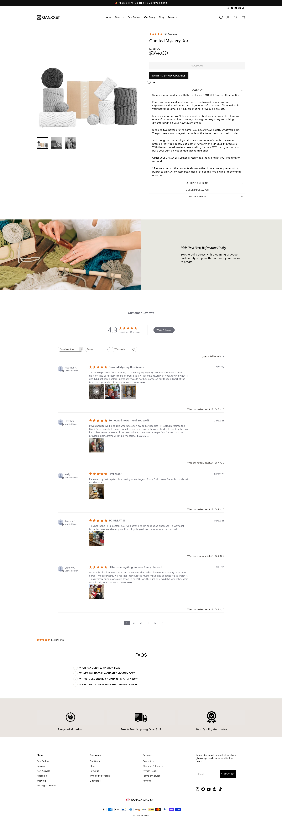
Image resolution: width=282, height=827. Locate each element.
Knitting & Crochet (46, 785)
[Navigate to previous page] (120, 623)
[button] (96, 391)
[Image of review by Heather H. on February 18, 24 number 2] (112, 391)
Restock (41, 766)
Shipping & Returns (153, 766)
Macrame (42, 776)
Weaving (41, 781)
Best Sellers (134, 17)
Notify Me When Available (168, 76)
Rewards (172, 17)
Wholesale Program (100, 776)
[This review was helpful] (216, 409)
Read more (139, 382)
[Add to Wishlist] (152, 81)
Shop (118, 17)
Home (108, 17)
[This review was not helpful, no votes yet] (221, 409)
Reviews (147, 781)
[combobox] (97, 349)
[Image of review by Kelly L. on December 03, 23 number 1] (96, 491)
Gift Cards (95, 781)
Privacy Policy (150, 771)
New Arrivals (43, 771)
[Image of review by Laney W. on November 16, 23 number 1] (96, 591)
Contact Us (148, 761)
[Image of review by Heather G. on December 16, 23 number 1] (96, 445)
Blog (161, 17)
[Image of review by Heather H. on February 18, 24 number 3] (128, 391)
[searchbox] (68, 349)
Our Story (149, 17)
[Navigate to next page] (162, 623)
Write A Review (164, 330)
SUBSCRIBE (227, 774)
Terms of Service (151, 776)
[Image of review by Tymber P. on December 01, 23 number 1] (96, 538)
